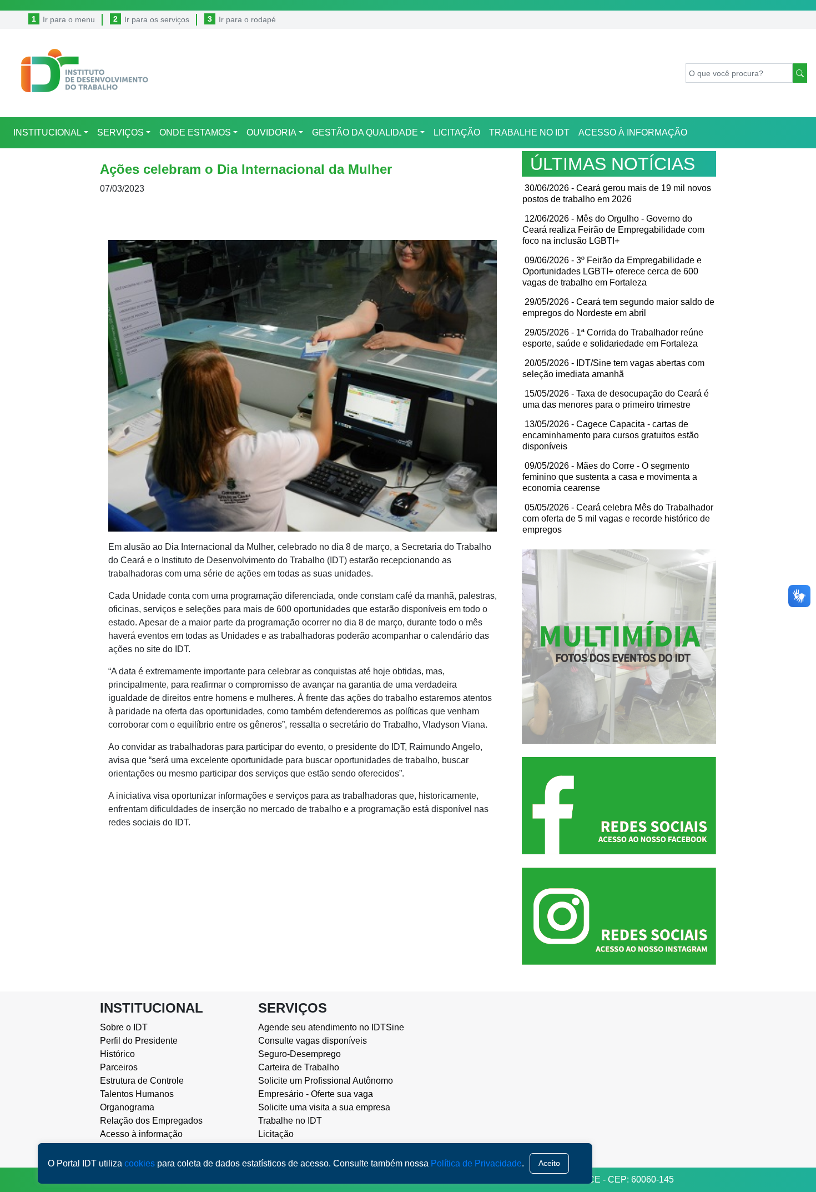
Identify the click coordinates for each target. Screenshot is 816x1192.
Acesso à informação (141, 1134)
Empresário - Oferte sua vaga (315, 1094)
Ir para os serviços (156, 19)
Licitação (276, 1134)
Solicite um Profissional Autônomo (325, 1080)
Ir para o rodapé (247, 19)
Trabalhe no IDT (290, 1120)
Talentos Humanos (137, 1094)
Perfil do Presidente (139, 1040)
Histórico (117, 1054)
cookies (139, 1163)
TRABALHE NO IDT (529, 132)
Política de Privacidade (476, 1163)
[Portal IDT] (79, 73)
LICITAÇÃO (457, 132)
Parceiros (119, 1067)
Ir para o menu (69, 19)
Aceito (549, 1163)
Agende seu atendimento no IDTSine (329, 1027)
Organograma (127, 1107)
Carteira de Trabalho (298, 1067)
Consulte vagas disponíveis (312, 1040)
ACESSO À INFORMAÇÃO (632, 132)
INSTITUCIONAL (47, 132)
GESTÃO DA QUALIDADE (365, 132)
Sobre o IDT (124, 1027)
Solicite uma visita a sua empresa (324, 1107)
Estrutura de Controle (142, 1080)
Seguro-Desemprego (299, 1054)
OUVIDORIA (271, 132)
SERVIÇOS (120, 132)
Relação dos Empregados (151, 1120)
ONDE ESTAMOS (195, 132)
